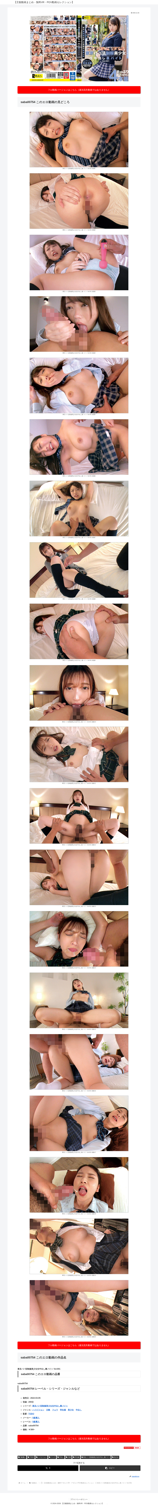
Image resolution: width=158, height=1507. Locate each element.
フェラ (55, 1410)
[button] (110, 1468)
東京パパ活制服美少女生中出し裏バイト (50, 1406)
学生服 (63, 1410)
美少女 (71, 1410)
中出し (79, 1410)
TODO (31, 1414)
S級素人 (36, 1418)
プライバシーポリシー (79, 1499)
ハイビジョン (38, 1410)
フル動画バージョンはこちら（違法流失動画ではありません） (79, 90)
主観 (48, 1410)
